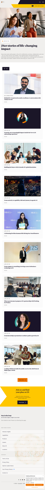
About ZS (4, 446)
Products (4, 438)
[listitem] (22, 88)
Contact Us (5, 473)
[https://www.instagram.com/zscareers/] (20, 479)
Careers (4, 442)
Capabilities (5, 435)
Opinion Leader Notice (7, 465)
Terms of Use (5, 458)
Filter (7, 68)
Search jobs (21, 402)
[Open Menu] (43, 2)
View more (21, 380)
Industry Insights (6, 431)
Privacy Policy (5, 462)
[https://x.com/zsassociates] (18, 479)
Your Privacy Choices (7, 469)
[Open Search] (40, 2)
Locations (4, 449)
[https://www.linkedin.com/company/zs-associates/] (22, 479)
